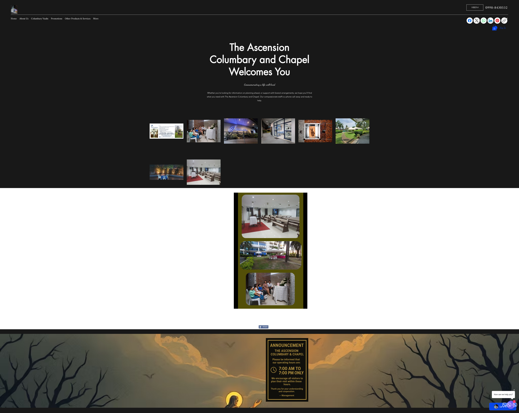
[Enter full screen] (303, 305)
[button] (494, 27)
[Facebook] (470, 20)
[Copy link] (504, 20)
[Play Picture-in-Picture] (299, 305)
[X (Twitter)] (476, 20)
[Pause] (237, 305)
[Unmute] (242, 305)
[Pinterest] (497, 20)
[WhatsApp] (483, 20)
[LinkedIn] (490, 20)
